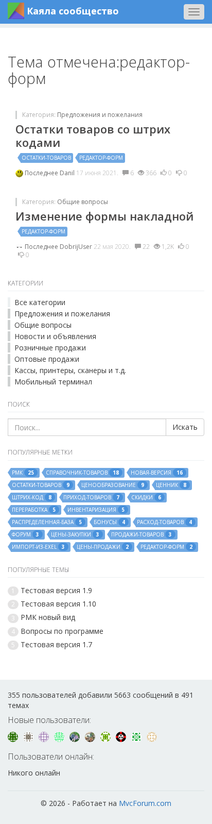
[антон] (152, 736)
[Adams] (60, 736)
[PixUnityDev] (122, 736)
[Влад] (45, 736)
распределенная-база (47, 522)
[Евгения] (14, 736)
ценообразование (112, 485)
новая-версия (157, 473)
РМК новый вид (48, 617)
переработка (34, 510)
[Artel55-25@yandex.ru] (106, 736)
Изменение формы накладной (104, 216)
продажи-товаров (141, 535)
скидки (146, 497)
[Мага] (29, 736)
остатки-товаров (46, 157)
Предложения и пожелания (100, 114)
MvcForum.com (145, 803)
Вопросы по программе (62, 631)
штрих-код (31, 497)
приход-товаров (91, 497)
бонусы (109, 522)
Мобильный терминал (53, 381)
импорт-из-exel (38, 547)
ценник (171, 485)
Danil (68, 173)
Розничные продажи (50, 347)
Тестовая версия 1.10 (58, 604)
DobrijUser (77, 246)
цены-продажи (103, 547)
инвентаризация (96, 510)
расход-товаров (164, 522)
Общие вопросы (82, 201)
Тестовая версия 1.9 (56, 590)
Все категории (39, 302)
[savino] (137, 736)
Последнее (42, 173)
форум (25, 535)
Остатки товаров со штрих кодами (92, 135)
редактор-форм (101, 157)
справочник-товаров (82, 473)
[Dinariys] (75, 736)
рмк (23, 473)
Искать (185, 427)
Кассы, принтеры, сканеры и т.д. (70, 370)
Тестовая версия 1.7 (56, 644)
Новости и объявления (55, 336)
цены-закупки (75, 535)
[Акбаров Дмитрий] (91, 736)
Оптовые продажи (46, 359)
